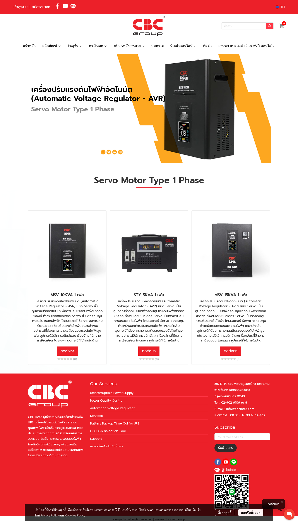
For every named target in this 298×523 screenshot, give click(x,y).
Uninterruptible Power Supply (112, 393)
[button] (280, 7)
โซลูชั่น (73, 46)
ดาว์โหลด (96, 46)
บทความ (157, 46)
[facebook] (57, 6)
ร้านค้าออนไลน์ (181, 46)
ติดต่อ (207, 46)
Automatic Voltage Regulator (112, 408)
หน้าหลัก (29, 46)
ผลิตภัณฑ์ (50, 46)
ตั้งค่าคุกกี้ (224, 513)
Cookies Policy (75, 515)
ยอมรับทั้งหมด (250, 513)
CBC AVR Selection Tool (108, 431)
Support (96, 438)
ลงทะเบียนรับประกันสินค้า (106, 446)
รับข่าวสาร (225, 447)
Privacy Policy (50, 515)
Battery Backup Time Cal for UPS (114, 423)
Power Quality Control (106, 400)
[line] (73, 6)
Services (96, 416)
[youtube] (65, 6)
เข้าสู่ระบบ (20, 7)
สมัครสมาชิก (41, 7)
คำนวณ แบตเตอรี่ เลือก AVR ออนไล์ (245, 46)
